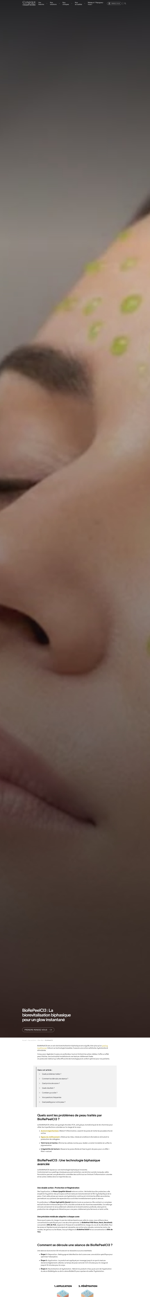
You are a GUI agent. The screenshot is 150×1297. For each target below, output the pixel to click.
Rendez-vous (115, 3)
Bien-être (40, 1040)
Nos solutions (32, 1040)
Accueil (24, 1040)
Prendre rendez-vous (35, 1030)
